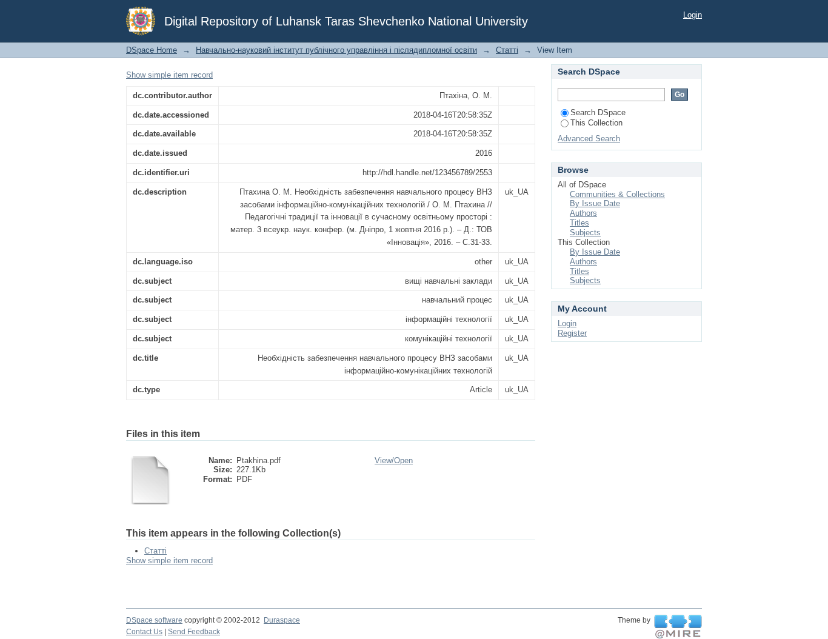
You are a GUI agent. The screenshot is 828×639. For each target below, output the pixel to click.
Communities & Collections (617, 194)
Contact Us (144, 631)
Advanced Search (589, 138)
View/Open (394, 460)
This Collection (596, 122)
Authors (583, 213)
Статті (507, 50)
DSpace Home (151, 50)
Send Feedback (194, 631)
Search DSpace (598, 112)
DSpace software (154, 620)
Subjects (585, 232)
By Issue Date (595, 203)
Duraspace (282, 620)
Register (572, 333)
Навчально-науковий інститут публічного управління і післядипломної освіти (336, 50)
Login (692, 14)
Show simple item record (169, 74)
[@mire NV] (678, 627)
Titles (579, 222)
